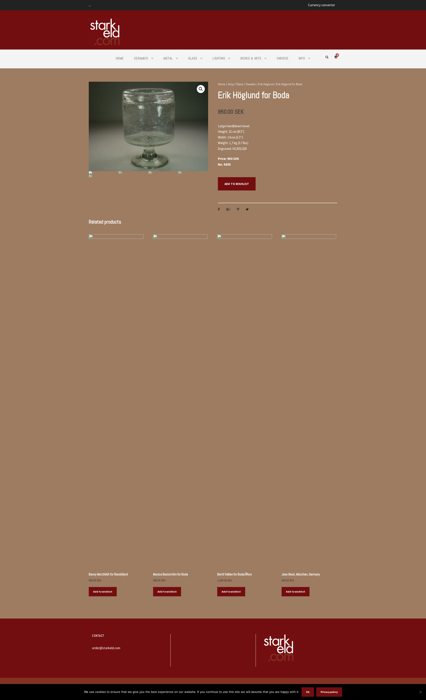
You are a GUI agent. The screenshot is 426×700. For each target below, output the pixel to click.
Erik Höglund (266, 84)
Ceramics (141, 58)
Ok (308, 692)
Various (282, 58)
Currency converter (321, 5)
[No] (420, 692)
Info (302, 58)
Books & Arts (251, 58)
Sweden (251, 84)
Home (120, 58)
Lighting (219, 58)
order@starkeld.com (106, 648)
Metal (168, 58)
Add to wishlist (237, 184)
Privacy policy (329, 692)
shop (231, 84)
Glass (192, 58)
